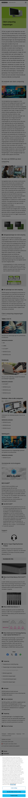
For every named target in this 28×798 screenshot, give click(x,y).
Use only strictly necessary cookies (14, 791)
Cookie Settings (14, 788)
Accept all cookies (14, 795)
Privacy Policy (13, 784)
